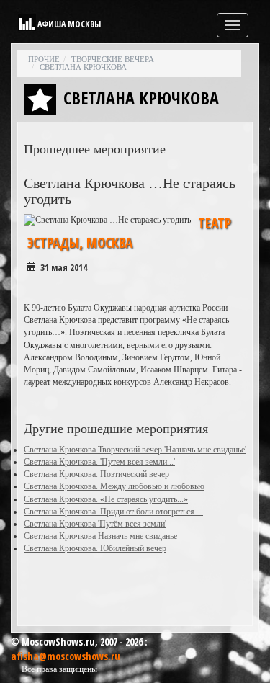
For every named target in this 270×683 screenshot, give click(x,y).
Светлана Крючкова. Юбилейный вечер (95, 548)
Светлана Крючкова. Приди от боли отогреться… (113, 511)
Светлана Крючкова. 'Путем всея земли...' (99, 462)
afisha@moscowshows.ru (65, 656)
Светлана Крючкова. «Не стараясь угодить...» (106, 499)
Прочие (44, 59)
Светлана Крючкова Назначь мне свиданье (100, 536)
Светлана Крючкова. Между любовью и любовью (114, 486)
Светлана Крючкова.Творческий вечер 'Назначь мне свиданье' (135, 450)
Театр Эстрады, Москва (129, 233)
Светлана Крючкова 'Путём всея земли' (95, 524)
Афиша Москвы (69, 24)
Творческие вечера (112, 59)
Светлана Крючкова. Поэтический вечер (96, 474)
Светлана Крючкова (83, 67)
